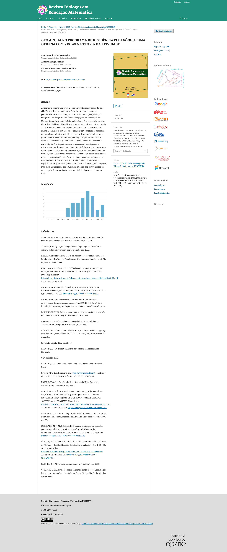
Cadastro (177, 2)
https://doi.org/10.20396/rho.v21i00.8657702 (87, 407)
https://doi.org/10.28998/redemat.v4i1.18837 (65, 79)
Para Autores (159, 189)
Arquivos (50, 18)
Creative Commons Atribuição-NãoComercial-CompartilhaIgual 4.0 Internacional (117, 523)
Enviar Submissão (164, 31)
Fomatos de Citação (123, 151)
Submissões (76, 18)
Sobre (107, 18)
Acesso (187, 2)
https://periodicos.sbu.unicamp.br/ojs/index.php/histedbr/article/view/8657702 (75, 404)
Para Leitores (159, 185)
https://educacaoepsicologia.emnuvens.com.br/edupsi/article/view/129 (72, 451)
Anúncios (62, 18)
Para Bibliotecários (162, 193)
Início (43, 27)
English (157, 54)
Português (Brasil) (162, 50)
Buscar (184, 18)
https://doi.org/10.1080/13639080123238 (80, 294)
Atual (39, 18)
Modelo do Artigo (92, 18)
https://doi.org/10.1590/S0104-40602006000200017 (63, 436)
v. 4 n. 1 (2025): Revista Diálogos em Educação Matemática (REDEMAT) (87, 27)
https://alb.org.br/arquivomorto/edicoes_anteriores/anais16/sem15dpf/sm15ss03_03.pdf (79, 278)
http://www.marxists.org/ (84, 373)
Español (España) (161, 46)
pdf (118, 106)
